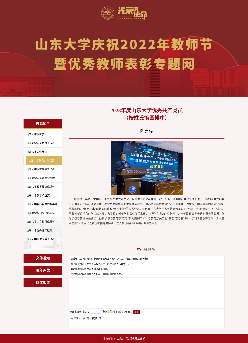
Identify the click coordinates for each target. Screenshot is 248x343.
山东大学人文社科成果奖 (40, 221)
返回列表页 (150, 249)
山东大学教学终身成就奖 (40, 186)
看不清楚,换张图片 (122, 311)
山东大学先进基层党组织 (40, 178)
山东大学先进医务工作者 (40, 239)
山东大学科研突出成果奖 (40, 213)
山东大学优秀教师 (36, 134)
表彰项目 (43, 124)
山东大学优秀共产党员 (41, 160)
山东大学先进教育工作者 (40, 143)
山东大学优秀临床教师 (39, 230)
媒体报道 (43, 282)
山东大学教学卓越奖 (38, 195)
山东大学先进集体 (36, 151)
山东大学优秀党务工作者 (40, 169)
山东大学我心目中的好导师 (41, 204)
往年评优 (43, 270)
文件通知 (43, 258)
